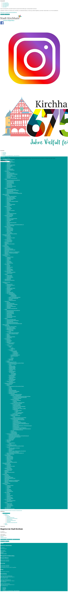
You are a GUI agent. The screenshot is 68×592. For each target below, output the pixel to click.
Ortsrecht (8, 167)
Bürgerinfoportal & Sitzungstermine (13, 180)
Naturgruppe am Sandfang (13, 374)
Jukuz (12, 347)
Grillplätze (9, 257)
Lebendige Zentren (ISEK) (9, 232)
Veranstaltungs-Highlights (9, 280)
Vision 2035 (11, 330)
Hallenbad (9, 258)
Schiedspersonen (10, 168)
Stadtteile (8, 203)
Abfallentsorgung (12, 294)
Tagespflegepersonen (17, 398)
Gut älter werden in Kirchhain (14, 447)
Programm (11, 349)
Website (1, 536)
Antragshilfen (15, 420)
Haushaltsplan (9, 187)
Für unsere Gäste (8, 271)
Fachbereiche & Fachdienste (12, 174)
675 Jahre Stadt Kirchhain (12, 196)
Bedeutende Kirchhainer (11, 198)
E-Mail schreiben (3, 537)
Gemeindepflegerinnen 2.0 (18, 429)
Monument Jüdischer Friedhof (12, 201)
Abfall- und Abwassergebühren (14, 297)
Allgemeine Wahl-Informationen (13, 190)
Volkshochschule (12, 382)
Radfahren (9, 268)
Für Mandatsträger (10, 182)
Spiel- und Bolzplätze (19, 412)
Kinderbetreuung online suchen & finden (16, 362)
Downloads (11, 358)
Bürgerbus (6, 242)
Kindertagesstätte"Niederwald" (12, 378)
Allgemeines (15, 409)
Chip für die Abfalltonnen (13, 298)
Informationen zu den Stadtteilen (19, 406)
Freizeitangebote (18, 410)
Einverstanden (7, 14)
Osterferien (15, 351)
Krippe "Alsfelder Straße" (12, 366)
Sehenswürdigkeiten (17, 405)
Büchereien (9, 207)
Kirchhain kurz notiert (11, 237)
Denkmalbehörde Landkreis (12, 233)
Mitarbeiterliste (9, 165)
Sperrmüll (10, 299)
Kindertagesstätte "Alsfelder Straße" (12, 368)
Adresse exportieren (16, 539)
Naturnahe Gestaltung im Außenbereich (12, 251)
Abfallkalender (13, 295)
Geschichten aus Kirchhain (14, 332)
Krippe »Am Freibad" (12, 364)
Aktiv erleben (7, 264)
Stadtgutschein (9, 240)
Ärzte (14, 416)
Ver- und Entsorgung (10, 169)
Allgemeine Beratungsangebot (18, 419)
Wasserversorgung (12, 300)
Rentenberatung (16, 426)
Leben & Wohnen (6, 194)
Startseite (4, 153)
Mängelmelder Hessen (11, 164)
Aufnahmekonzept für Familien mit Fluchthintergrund (19, 435)
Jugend (8, 221)
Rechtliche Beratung (17, 421)
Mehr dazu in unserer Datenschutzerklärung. (8, 12)
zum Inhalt (5, 6)
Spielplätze (9, 261)
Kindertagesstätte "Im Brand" (12, 370)
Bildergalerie (11, 343)
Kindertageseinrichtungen (11, 213)
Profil (10, 346)
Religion (12, 430)
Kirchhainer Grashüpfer (15, 354)
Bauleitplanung (9, 227)
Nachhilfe (15, 401)
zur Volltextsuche (6, 3)
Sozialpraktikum (12, 442)
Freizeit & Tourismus (6, 254)
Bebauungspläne (10, 229)
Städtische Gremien (10, 183)
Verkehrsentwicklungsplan (10, 243)
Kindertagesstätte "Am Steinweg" (12, 372)
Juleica (12, 357)
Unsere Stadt (7, 195)
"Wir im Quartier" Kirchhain (14, 451)
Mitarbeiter (13, 348)
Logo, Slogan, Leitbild (11, 197)
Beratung (10, 449)
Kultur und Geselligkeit (17, 413)
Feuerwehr (9, 209)
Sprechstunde (11, 438)
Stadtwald (6, 253)
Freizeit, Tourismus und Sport (16, 403)
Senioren (8, 223)
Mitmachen (11, 359)
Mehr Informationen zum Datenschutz (7, 159)
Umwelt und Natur (14, 414)
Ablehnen (2, 14)
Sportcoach (9, 278)
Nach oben (7, 541)
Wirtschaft (9, 238)
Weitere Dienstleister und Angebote (19, 417)
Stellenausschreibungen (11, 176)
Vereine (6, 274)
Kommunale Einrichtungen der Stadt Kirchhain (21, 396)
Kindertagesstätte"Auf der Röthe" (12, 376)
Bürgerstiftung (9, 216)
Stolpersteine (9, 205)
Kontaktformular (3, 539)
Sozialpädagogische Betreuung (15, 436)
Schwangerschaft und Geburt (16, 394)
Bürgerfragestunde (10, 181)
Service (6, 159)
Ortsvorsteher (9, 184)
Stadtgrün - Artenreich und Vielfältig (11, 252)
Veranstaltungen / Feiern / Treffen (19, 408)
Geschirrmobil (9, 275)
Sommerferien (15, 352)
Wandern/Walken (10, 270)
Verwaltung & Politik (6, 158)
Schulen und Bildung (15, 399)
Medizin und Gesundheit (15, 415)
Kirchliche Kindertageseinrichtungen (20, 397)
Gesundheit (9, 220)
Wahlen (6, 188)
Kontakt (4, 154)
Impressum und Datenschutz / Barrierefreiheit (11, 155)
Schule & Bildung (10, 214)
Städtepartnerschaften (11, 204)
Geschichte (9, 200)
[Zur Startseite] (11, 21)
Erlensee (8, 266)
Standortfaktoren (8, 235)
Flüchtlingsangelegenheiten (12, 218)
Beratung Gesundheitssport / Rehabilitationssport (22, 425)
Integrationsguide (10, 219)
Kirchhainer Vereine (16, 404)
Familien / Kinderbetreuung (16, 395)
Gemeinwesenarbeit (10, 225)
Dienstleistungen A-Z (11, 161)
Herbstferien (15, 353)
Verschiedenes (13, 431)
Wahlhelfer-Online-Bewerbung (12, 192)
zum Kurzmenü (5, 2)
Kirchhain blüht (7, 247)
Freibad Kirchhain (10, 256)
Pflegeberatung (16, 424)
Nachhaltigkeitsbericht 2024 (10, 249)
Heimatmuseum (10, 267)
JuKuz (8, 211)
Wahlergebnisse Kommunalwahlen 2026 (14, 193)
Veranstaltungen (10, 263)
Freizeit (6, 255)
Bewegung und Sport (17, 407)
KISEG (6, 244)
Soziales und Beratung (13, 392)
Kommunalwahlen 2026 (11, 189)
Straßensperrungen (8, 241)
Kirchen (8, 212)
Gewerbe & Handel (8, 239)
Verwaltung (7, 171)
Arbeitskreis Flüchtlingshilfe (14, 434)
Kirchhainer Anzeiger (9, 163)
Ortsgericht (9, 166)
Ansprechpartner (12, 437)
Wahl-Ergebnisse (10, 191)
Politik (6, 179)
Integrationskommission (11, 186)
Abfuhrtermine (13, 296)
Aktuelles (4, 152)
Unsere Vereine (9, 276)
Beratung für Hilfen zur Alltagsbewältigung (21, 423)
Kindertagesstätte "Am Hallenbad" (12, 380)
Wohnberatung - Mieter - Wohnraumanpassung (22, 428)
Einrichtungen (7, 206)
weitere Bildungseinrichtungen (18, 402)
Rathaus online (9, 160)
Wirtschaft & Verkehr (6, 234)
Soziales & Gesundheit (9, 215)
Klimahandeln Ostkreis (9, 248)
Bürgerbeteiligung (10, 199)
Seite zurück (2, 541)
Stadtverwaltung (14, 432)
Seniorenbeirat (9, 185)
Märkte (8, 202)
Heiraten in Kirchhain (11, 210)
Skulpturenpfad (9, 269)
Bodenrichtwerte (10, 230)
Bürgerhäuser (9, 208)
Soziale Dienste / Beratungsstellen (17, 418)
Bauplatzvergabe (10, 228)
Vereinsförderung (10, 277)
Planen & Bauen (8, 226)
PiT (11, 356)
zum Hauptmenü (6, 4)
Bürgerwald (7, 250)
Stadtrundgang (9, 273)
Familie (8, 217)
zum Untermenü (6, 5)
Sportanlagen (9, 262)
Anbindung (9, 236)
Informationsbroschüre (11, 272)
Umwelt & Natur (5, 245)
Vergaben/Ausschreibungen (12, 178)
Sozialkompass (12, 393)
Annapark (8, 265)
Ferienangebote (14, 350)
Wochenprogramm (14, 355)
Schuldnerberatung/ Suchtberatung (19, 427)
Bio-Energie (7, 246)
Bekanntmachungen (10, 173)
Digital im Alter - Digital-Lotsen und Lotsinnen (17, 450)
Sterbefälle (9, 177)
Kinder (10, 387)
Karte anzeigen (9, 539)
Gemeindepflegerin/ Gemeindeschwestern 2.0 (15, 224)
